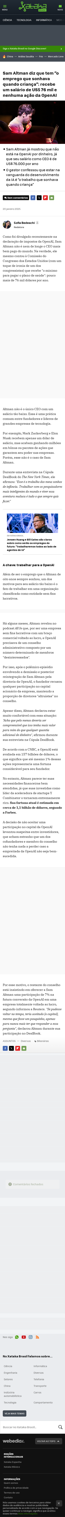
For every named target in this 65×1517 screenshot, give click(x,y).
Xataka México (12, 1466)
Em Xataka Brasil (15, 535)
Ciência (7, 20)
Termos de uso (12, 1492)
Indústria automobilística (12, 1394)
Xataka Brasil (33, 6)
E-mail (51, 197)
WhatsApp (17, 1336)
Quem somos (11, 1482)
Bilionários (43, 1041)
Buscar (60, 1427)
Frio (41, 56)
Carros (37, 1392)
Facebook (33, 197)
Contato (8, 1497)
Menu (5, 9)
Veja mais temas (14, 1413)
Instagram (30, 1336)
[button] (26, 223)
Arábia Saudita (26, 56)
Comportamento (43, 1402)
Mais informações (27, 1513)
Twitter (39, 197)
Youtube (24, 1336)
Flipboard (45, 197)
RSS (37, 1336)
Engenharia (10, 1372)
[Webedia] (13, 1443)
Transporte (40, 1385)
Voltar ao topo (46, 1441)
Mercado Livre (56, 56)
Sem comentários (17, 197)
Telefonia (39, 1379)
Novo (60, 9)
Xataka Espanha (12, 1462)
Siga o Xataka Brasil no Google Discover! (24, 48)
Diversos (26, 1041)
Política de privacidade (16, 1487)
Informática (44, 20)
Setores (8, 1379)
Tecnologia (24, 20)
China (10, 56)
